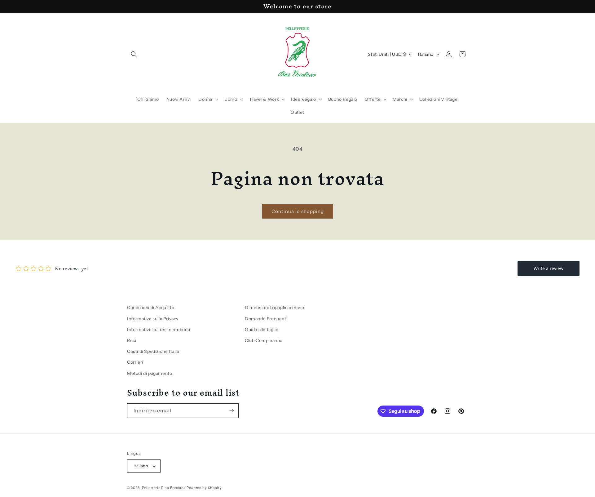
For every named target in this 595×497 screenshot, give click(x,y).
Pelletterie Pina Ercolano (164, 488)
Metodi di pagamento (149, 373)
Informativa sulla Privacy (152, 319)
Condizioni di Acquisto (150, 307)
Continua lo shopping (297, 211)
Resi (131, 340)
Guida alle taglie (261, 329)
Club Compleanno (264, 340)
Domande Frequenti (266, 319)
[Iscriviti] (231, 410)
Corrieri (135, 362)
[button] (134, 54)
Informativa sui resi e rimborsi (158, 329)
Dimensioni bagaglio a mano (274, 307)
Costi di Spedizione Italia (153, 351)
